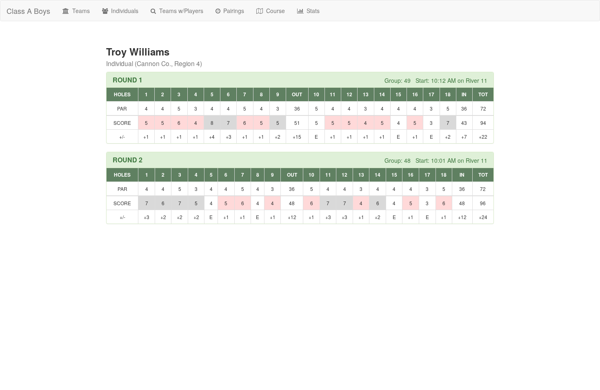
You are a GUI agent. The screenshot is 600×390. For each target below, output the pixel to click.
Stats (312, 11)
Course (274, 11)
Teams (80, 11)
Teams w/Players (180, 11)
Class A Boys (28, 10)
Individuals (123, 11)
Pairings (233, 11)
